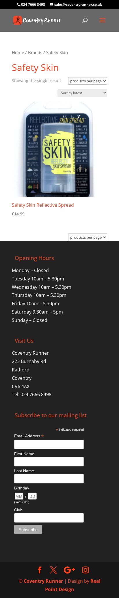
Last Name (24, 470)
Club (18, 510)
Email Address (29, 436)
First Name (24, 453)
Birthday (21, 488)
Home (18, 52)
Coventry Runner (43, 581)
